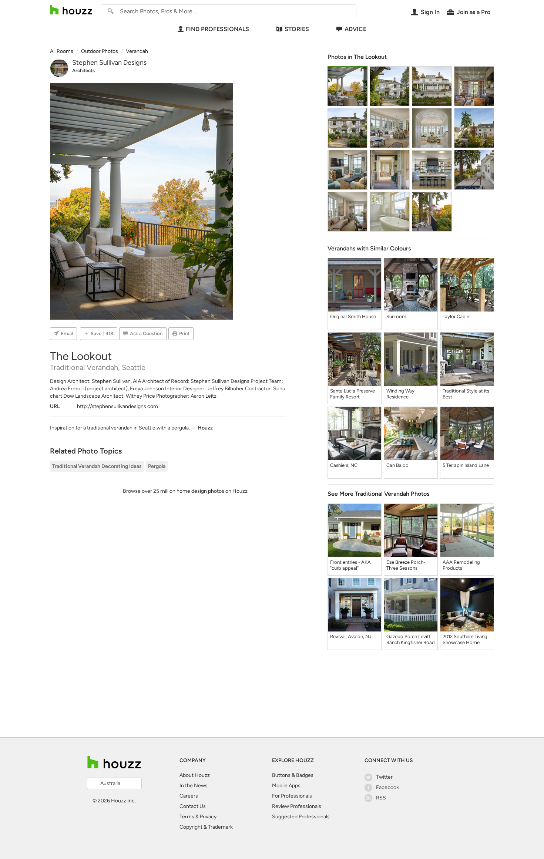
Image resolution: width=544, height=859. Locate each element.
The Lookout (370, 56)
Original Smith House (353, 316)
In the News (193, 785)
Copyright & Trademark (206, 827)
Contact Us (192, 806)
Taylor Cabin (456, 316)
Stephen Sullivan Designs (109, 62)
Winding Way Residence (400, 394)
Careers (188, 796)
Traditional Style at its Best (466, 394)
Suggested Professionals (301, 816)
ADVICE (355, 29)
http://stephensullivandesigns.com (117, 406)
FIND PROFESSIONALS (217, 29)
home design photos (200, 491)
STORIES (297, 29)
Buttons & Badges (292, 775)
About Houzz (194, 775)
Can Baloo (397, 465)
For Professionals (292, 796)
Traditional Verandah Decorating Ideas (97, 466)
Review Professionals (296, 806)
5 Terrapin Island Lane (466, 465)
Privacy (208, 816)
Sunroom (396, 316)
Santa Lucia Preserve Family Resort (352, 394)
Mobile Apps (286, 785)
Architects (83, 70)
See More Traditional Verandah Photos (378, 493)
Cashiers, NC (343, 465)
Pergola (156, 466)
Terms (186, 816)
